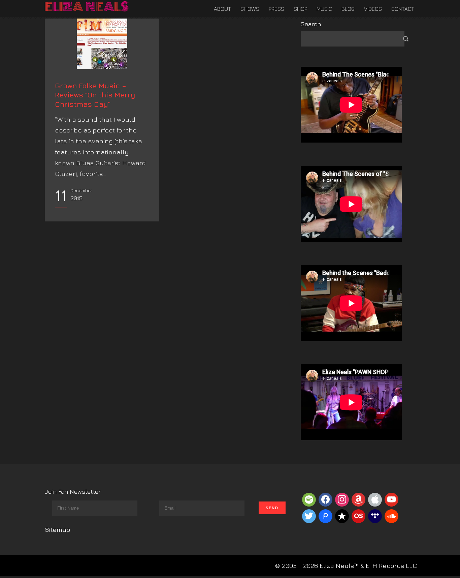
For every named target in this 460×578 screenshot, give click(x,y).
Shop (300, 9)
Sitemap (57, 529)
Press (276, 9)
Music (324, 9)
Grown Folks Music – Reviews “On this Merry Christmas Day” (95, 95)
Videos (373, 9)
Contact (402, 9)
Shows (249, 9)
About (222, 9)
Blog (348, 9)
